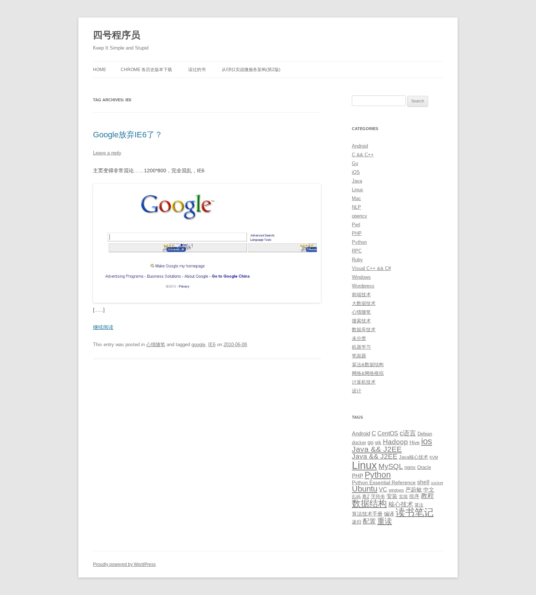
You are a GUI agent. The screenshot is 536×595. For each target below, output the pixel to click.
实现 (403, 496)
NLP (356, 207)
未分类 (359, 338)
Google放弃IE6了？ (128, 134)
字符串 (378, 496)
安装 (392, 496)
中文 (428, 490)
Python (359, 242)
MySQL (390, 466)
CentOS (387, 433)
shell (423, 482)
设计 (356, 391)
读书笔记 (415, 512)
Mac (356, 198)
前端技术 (361, 294)
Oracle (424, 467)
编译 (389, 514)
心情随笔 (155, 344)
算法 (419, 505)
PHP (357, 233)
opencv (359, 216)
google (198, 344)
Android (360, 146)
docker (359, 442)
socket (437, 483)
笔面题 (359, 356)
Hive (414, 442)
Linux (357, 189)
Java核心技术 (413, 457)
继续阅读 (103, 327)
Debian (424, 434)
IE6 (211, 344)
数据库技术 (364, 329)
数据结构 (369, 503)
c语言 (408, 433)
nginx (410, 467)
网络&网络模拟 (368, 373)
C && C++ (363, 154)
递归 (356, 522)
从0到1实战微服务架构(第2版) (251, 69)
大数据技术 (364, 303)
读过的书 (197, 69)
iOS (356, 172)
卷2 (365, 496)
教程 (427, 496)
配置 (369, 521)
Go (355, 163)
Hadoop (395, 442)
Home (99, 69)
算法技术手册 (367, 514)
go (370, 442)
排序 (414, 496)
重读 (384, 521)
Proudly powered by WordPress (124, 564)
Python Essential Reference (384, 482)
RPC (357, 251)
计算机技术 (364, 382)
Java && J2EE (377, 449)
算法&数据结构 (368, 364)
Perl (356, 224)
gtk (378, 442)
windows (396, 490)
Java (357, 181)
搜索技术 (361, 321)
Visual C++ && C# (371, 268)
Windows (361, 277)
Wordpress (363, 286)
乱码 (356, 496)
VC (383, 489)
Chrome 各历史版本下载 (146, 69)
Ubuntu (364, 488)
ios (426, 441)
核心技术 (400, 504)
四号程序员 (116, 35)
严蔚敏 (413, 489)
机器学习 (361, 347)
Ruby (357, 259)
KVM (434, 457)
